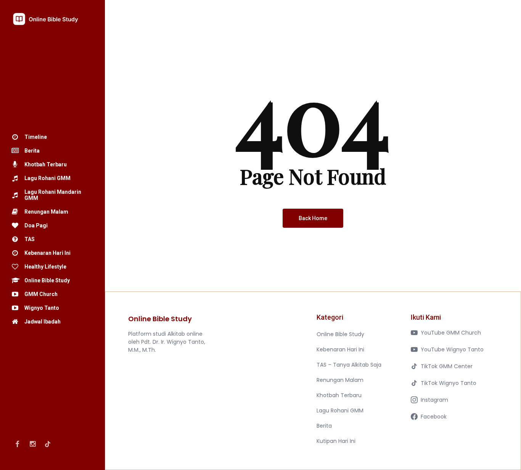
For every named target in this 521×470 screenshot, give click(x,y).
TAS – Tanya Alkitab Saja (349, 365)
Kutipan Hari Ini (336, 441)
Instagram (434, 400)
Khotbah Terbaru (339, 395)
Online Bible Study (340, 334)
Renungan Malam (340, 380)
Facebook (434, 416)
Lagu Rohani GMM (340, 410)
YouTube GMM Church (451, 332)
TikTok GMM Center (447, 366)
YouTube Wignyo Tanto (452, 349)
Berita (324, 426)
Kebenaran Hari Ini (340, 349)
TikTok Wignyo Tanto (448, 383)
